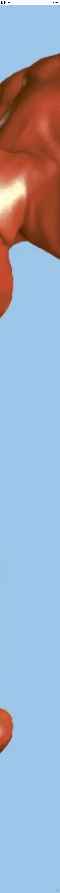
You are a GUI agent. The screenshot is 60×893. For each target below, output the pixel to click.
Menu (55, 3)
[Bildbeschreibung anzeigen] (57, 890)
